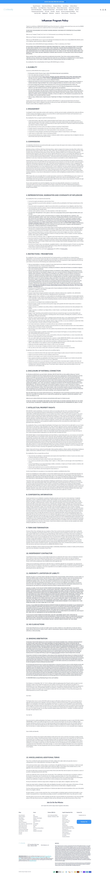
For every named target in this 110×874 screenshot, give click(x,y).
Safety (34, 826)
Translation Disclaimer (66, 836)
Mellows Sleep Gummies (23, 826)
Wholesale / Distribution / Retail (53, 816)
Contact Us (84, 821)
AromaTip (20, 833)
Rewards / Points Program (37, 818)
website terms (50, 248)
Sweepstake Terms (65, 829)
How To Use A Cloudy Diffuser (38, 828)
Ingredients (35, 819)
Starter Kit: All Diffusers (23, 822)
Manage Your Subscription (37, 830)
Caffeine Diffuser (21, 819)
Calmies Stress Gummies (23, 825)
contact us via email (55, 652)
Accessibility (64, 835)
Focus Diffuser (21, 818)
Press (34, 822)
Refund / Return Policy (66, 820)
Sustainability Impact (36, 820)
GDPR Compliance (65, 832)
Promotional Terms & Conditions (67, 826)
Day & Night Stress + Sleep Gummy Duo (25, 823)
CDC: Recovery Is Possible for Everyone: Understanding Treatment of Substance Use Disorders (53, 284)
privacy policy (64, 248)
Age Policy (57, 76)
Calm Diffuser (21, 820)
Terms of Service (46, 76)
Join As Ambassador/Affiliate (52, 815)
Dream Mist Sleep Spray (23, 828)
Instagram (34, 829)
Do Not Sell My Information (67, 830)
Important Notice (65, 819)
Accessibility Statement (66, 833)
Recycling (34, 825)
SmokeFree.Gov (37, 286)
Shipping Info (35, 816)
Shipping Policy (64, 825)
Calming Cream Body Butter (23, 829)
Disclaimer (52, 76)
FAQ (34, 815)
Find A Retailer (35, 823)
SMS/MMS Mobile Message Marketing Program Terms (63, 78)
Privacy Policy (69, 76)
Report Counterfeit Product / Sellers (68, 828)
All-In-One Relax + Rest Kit (23, 830)
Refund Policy (63, 76)
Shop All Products (22, 815)
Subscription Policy (77, 76)
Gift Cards (20, 832)
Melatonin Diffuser (22, 816)
